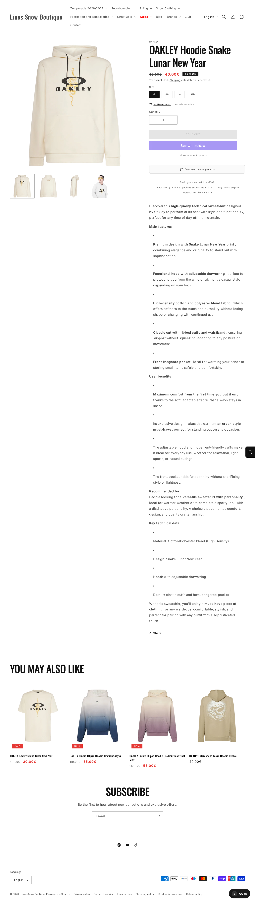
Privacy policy (82, 894)
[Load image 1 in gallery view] (22, 186)
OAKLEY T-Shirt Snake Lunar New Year (31, 756)
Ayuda (240, 894)
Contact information (170, 894)
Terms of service (103, 894)
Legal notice (124, 894)
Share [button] (157, 633)
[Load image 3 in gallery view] (75, 186)
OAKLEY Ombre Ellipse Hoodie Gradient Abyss (95, 756)
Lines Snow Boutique (33, 894)
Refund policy (194, 894)
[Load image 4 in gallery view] (101, 186)
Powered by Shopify (58, 894)
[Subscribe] (158, 816)
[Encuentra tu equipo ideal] (250, 452)
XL (195, 95)
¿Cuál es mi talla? (162, 104)
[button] (88, 8)
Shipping (175, 80)
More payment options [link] (193, 155)
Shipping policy (145, 894)
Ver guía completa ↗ (185, 104)
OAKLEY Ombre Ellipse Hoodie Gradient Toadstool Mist (157, 758)
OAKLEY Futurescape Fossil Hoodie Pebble (213, 756)
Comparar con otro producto (200, 169)
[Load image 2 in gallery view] (48, 186)
